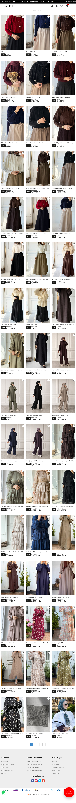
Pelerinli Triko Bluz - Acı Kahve (60, 52)
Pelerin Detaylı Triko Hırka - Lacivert (10, 143)
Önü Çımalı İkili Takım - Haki (8, 415)
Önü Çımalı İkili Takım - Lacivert (9, 461)
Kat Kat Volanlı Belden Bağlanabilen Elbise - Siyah (63, 506)
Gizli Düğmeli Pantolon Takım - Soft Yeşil (12, 370)
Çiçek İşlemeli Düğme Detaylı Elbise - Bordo (38, 643)
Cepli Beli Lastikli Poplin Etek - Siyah (11, 279)
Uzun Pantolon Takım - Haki (59, 552)
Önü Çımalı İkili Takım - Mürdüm (35, 461)
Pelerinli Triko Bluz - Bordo (8, 97)
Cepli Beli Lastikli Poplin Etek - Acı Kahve (12, 234)
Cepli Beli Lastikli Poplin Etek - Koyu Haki (37, 188)
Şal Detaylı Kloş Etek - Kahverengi (61, 279)
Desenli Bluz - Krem (31, 324)
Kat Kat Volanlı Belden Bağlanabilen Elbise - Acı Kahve (63, 461)
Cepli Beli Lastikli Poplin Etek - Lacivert (36, 234)
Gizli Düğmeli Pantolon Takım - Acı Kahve (63, 324)
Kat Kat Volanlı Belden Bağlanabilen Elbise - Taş (12, 552)
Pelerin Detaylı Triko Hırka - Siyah (35, 143)
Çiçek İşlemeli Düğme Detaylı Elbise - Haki (63, 688)
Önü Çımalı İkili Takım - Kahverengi (61, 370)
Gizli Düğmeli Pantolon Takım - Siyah (36, 370)
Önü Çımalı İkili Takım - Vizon (60, 415)
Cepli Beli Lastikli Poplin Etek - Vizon (62, 188)
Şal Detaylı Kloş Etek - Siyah (8, 324)
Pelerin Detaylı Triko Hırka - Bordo (61, 97)
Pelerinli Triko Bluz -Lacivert (33, 52)
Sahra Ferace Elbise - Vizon (8, 643)
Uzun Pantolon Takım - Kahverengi (10, 597)
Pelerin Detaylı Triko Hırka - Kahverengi (62, 143)
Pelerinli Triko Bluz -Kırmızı (8, 52)
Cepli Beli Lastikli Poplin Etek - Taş (61, 234)
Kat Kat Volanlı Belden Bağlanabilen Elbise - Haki (12, 506)
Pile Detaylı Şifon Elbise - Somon (61, 643)
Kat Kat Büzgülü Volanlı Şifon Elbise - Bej (37, 688)
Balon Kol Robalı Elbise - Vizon (60, 597)
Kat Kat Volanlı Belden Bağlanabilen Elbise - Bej (38, 506)
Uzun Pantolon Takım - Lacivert (34, 597)
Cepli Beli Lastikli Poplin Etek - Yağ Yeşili (37, 279)
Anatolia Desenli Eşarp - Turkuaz (60, 734)
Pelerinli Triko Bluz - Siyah (33, 97)
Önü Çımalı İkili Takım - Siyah (34, 415)
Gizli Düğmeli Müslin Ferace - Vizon (11, 688)
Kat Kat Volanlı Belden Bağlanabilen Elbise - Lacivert (38, 552)
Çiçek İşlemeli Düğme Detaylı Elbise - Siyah (12, 734)
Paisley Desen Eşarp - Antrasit (34, 734)
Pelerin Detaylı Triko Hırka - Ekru (10, 188)
